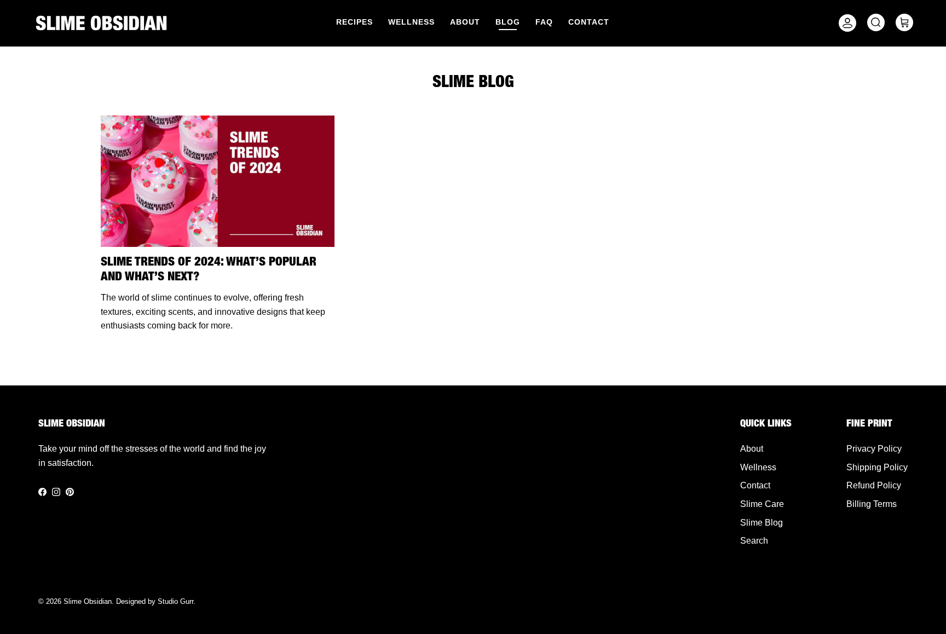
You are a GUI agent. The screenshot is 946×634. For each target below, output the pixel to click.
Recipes (354, 22)
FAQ (544, 22)
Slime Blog (761, 522)
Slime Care (762, 504)
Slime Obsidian (88, 601)
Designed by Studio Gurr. (155, 601)
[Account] (845, 23)
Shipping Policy (877, 467)
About (465, 22)
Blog (507, 22)
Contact (588, 22)
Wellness (411, 22)
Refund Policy (873, 485)
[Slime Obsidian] (101, 23)
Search (754, 540)
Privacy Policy (874, 448)
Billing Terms (871, 504)
